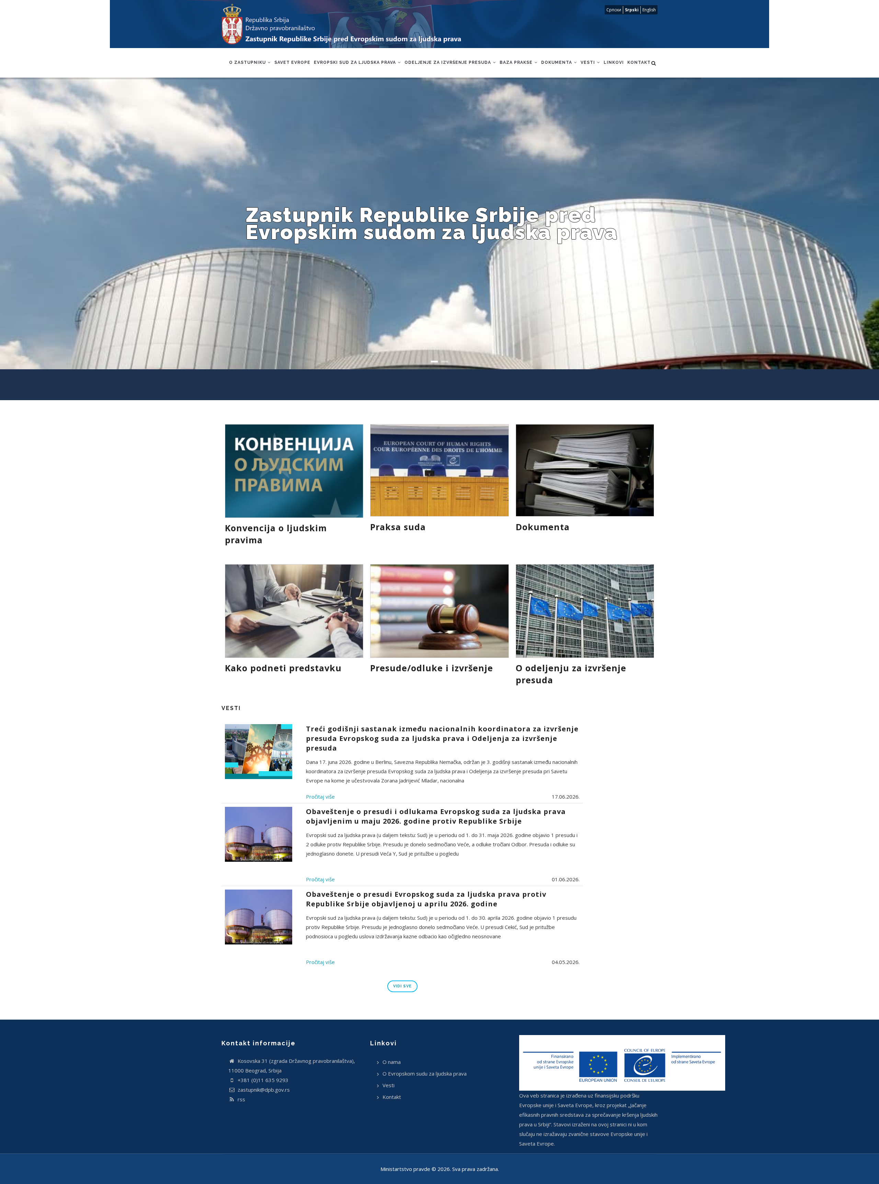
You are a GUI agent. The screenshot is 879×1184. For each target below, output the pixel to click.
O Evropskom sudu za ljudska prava (425, 1073)
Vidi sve (402, 986)
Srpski (632, 10)
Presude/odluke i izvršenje (431, 668)
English (649, 10)
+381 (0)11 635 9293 (262, 1080)
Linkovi (614, 62)
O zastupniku (248, 62)
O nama (392, 1061)
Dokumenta (557, 62)
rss (240, 1099)
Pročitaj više (320, 796)
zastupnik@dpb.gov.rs (263, 1089)
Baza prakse (517, 62)
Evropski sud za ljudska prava (355, 62)
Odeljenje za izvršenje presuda (448, 62)
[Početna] (348, 24)
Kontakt (639, 62)
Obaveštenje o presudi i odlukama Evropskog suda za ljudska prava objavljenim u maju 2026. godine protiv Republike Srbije (436, 816)
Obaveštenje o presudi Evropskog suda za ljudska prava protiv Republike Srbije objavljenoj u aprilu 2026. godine (426, 899)
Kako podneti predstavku (283, 668)
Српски (613, 10)
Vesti (588, 62)
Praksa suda (398, 527)
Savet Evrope (292, 62)
